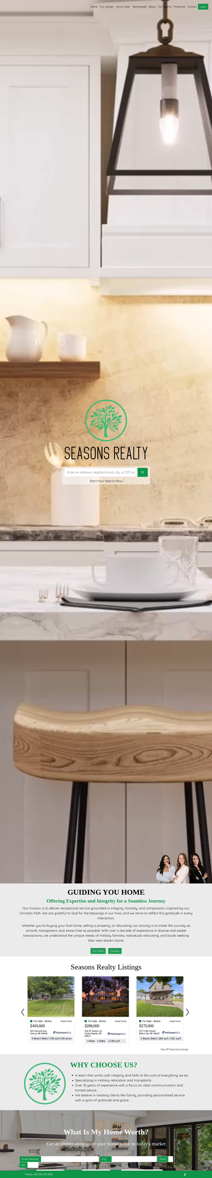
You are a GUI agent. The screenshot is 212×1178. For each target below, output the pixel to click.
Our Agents (164, 6)
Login (203, 6)
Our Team (98, 951)
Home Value (123, 6)
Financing (179, 6)
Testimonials (139, 6)
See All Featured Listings (174, 1049)
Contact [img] (192, 6)
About (152, 6)
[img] (185, 1174)
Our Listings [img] (106, 6)
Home (94, 6)
